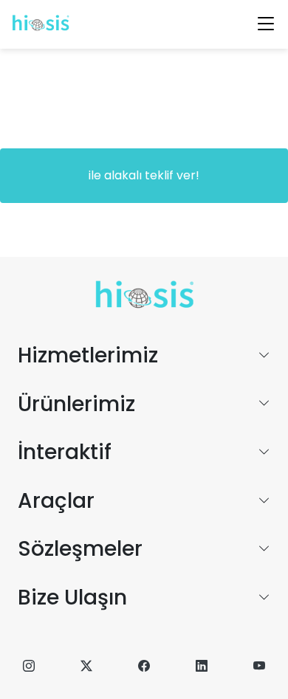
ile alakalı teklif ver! (144, 175)
